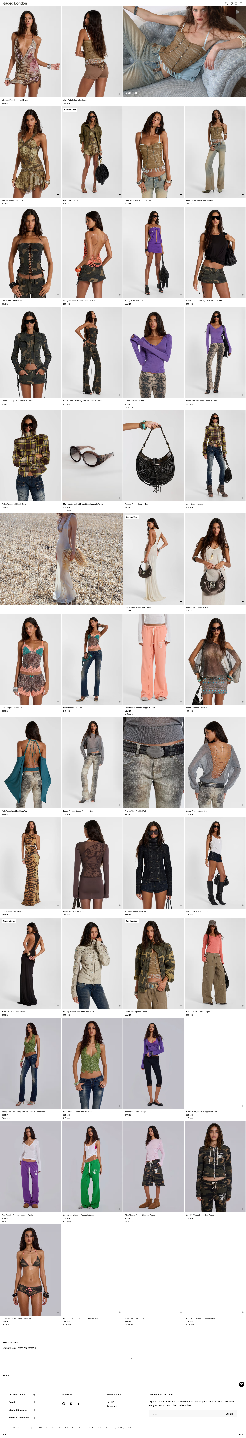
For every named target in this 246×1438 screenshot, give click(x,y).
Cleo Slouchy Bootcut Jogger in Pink (201, 1318)
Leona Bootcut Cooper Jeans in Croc (78, 811)
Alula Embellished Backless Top (14, 811)
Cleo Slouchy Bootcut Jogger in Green (78, 1215)
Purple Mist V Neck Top (134, 401)
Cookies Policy (64, 1428)
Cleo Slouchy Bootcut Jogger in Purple (17, 1215)
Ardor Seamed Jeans (194, 504)
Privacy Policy (51, 1428)
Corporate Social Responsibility (104, 1428)
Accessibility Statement (81, 1428)
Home (6, 1375)
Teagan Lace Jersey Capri (135, 1112)
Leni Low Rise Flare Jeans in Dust (200, 200)
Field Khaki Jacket (70, 200)
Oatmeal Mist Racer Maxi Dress (138, 607)
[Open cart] (236, 3)
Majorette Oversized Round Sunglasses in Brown (83, 504)
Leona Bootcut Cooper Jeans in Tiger (201, 401)
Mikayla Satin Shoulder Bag (197, 607)
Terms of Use (38, 1428)
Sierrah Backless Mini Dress (13, 200)
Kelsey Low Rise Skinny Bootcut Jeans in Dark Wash (23, 1112)
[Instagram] (63, 1403)
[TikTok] (79, 1403)
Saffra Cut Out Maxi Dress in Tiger (16, 911)
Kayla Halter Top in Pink (134, 1318)
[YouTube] (71, 1403)
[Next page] (135, 1359)
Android (114, 1406)
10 (131, 1358)
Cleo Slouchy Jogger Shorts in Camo (140, 1215)
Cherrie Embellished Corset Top (138, 200)
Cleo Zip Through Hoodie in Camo (200, 1215)
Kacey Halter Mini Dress (135, 301)
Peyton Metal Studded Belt (135, 811)
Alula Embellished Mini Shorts (75, 100)
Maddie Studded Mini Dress (197, 708)
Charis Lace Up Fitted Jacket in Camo (17, 401)
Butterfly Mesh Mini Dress (73, 911)
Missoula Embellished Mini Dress (15, 100)
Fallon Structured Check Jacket (14, 504)
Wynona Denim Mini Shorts (197, 911)
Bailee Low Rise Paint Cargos (198, 1012)
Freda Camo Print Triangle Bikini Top (16, 1318)
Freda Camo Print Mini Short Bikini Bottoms (80, 1318)
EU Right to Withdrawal (127, 1428)
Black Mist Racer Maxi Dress (13, 1012)
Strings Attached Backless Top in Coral (79, 301)
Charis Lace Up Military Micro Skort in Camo (204, 301)
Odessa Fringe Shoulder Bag (136, 504)
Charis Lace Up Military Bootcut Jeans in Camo (82, 401)
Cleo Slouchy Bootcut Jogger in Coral (140, 708)
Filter (241, 1434)
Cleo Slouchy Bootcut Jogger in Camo (201, 1112)
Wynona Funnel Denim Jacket (137, 911)
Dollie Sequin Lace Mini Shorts (14, 708)
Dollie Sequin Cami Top (72, 708)
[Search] (226, 3)
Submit (229, 1414)
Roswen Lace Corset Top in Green (77, 1112)
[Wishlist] (231, 3)
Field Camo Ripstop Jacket (136, 1012)
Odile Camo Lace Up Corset (13, 301)
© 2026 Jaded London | (22, 1428)
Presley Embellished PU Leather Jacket (79, 1012)
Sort (5, 1434)
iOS (112, 1402)
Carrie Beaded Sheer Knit (196, 811)
